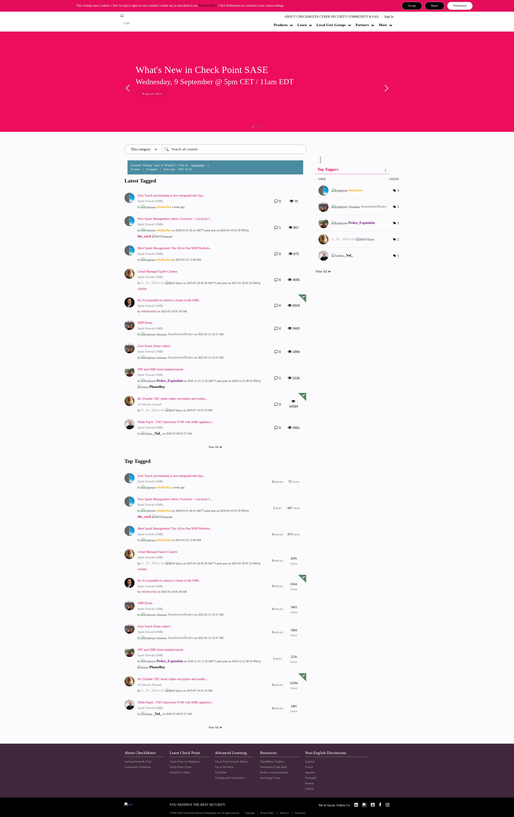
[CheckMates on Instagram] (386, 804)
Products (281, 25)
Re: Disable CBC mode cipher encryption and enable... (172, 398)
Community (198, 165)
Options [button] (320, 160)
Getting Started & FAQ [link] (137, 761)
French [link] (309, 767)
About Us (284, 813)
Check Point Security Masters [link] (231, 761)
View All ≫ (215, 447)
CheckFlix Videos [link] (180, 772)
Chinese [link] (309, 788)
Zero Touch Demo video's (154, 346)
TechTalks (220, 772)
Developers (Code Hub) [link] (273, 767)
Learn (302, 25)
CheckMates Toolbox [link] (272, 761)
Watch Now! (151, 94)
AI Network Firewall (149, 404)
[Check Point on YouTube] (371, 804)
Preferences (459, 5)
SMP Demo (145, 322)
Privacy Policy (208, 5)
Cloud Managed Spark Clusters (157, 271)
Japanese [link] (310, 772)
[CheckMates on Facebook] (378, 804)
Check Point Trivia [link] (180, 767)
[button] (412, 6)
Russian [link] (309, 783)
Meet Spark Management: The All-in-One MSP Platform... (175, 248)
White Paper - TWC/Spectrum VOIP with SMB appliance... (175, 422)
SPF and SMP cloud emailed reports (160, 369)
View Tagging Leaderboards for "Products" (352, 170)
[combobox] (234, 149)
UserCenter (300, 813)
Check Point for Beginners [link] (185, 761)
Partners (362, 25)
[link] (354, 804)
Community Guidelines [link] (137, 767)
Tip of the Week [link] (224, 767)
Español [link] (309, 761)
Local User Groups (331, 25)
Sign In (389, 16)
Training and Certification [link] (230, 777)
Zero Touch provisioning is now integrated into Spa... (171, 195)
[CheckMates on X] (363, 804)
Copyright (250, 813)
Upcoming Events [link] (270, 777)
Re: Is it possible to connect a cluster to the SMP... (169, 300)
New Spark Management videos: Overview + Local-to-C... (175, 218)
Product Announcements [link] (274, 772)
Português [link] (310, 777)
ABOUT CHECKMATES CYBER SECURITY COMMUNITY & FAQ (331, 16)
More (383, 25)
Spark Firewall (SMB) (150, 201)
